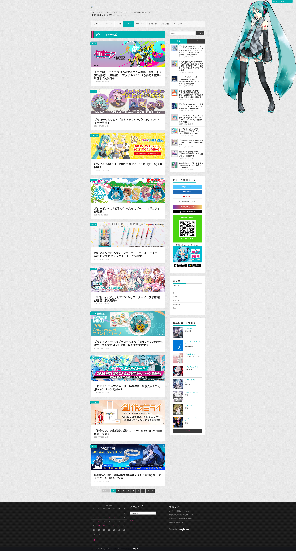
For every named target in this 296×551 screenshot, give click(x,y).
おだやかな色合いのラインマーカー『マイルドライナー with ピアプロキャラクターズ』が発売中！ (127, 254)
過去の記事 (176, 304)
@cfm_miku (188, 187)
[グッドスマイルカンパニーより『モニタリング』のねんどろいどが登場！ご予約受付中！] (174, 106)
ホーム (97, 24)
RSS (133, 520)
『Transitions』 (190, 354)
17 (99, 526)
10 (99, 521)
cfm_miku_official (188, 207)
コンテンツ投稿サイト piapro (179, 511)
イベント (108, 24)
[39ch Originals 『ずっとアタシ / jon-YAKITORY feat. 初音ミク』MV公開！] (174, 165)
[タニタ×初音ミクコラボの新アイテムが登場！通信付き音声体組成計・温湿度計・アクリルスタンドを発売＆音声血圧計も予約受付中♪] (128, 54)
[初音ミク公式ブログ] (114, 7)
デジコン (140, 24)
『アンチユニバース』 (192, 367)
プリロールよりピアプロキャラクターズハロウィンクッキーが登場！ (191, 142)
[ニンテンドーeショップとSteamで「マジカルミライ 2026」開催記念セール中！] (174, 131)
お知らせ (153, 24)
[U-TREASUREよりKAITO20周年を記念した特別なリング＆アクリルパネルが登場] (128, 457)
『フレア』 (189, 405)
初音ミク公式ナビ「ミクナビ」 (187, 245)
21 (119, 526)
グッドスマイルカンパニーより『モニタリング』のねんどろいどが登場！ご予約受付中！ (191, 106)
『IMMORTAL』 (190, 328)
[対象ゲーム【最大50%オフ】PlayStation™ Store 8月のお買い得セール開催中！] (174, 154)
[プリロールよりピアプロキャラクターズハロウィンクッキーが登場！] (128, 101)
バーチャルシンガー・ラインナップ (181, 518)
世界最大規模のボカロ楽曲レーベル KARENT (184, 515)
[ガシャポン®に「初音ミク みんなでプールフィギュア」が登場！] (128, 190)
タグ (196, 41)
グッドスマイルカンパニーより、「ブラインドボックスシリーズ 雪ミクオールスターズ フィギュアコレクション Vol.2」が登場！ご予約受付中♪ (191, 50)
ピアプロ (178, 24)
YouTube (188, 197)
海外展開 (165, 24)
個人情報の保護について (177, 522)
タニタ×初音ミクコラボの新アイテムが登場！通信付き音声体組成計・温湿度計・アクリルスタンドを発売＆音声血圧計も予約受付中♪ (127, 75)
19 (109, 526)
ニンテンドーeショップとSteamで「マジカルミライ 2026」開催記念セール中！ (189, 131)
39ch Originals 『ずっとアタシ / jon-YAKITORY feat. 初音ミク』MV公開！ (191, 165)
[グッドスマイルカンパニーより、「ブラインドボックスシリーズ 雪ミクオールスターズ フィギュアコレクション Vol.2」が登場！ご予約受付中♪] (174, 48)
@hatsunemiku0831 (188, 211)
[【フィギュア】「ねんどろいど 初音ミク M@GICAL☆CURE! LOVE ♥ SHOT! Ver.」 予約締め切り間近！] (174, 117)
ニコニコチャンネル (188, 202)
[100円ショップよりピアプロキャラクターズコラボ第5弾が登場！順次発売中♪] (128, 279)
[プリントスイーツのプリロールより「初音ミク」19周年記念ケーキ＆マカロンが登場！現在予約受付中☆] (128, 323)
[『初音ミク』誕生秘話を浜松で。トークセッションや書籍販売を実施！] (128, 412)
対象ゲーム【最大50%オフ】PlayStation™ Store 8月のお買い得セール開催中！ (191, 154)
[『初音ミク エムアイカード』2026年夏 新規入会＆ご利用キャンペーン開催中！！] (128, 368)
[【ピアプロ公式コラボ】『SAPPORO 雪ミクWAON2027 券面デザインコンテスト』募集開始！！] (174, 79)
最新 (179, 41)
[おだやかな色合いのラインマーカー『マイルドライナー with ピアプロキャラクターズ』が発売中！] (128, 235)
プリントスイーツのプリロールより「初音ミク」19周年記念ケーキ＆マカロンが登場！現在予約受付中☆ (128, 343)
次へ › (150, 491)
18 (104, 526)
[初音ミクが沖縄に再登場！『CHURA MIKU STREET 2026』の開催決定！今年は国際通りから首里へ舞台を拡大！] (174, 93)
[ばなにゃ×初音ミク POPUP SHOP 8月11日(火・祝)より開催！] (128, 146)
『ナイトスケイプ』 (192, 392)
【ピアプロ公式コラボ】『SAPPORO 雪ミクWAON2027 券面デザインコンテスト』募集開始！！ (190, 80)
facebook (188, 192)
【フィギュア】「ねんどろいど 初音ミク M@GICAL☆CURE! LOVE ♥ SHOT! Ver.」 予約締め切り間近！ (191, 119)
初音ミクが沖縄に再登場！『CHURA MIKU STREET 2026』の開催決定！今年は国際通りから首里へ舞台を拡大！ (191, 94)
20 (114, 526)
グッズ (128, 24)
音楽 (119, 24)
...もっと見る (187, 431)
